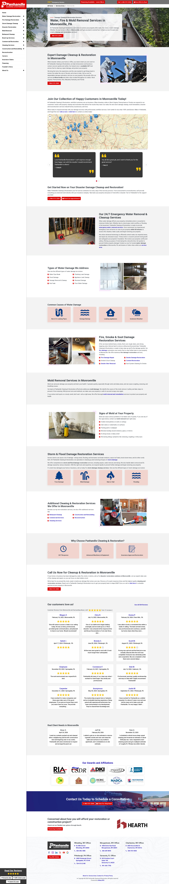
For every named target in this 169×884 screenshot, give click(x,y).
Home (51, 6)
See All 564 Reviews (141, 605)
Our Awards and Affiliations (97, 762)
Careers (5, 56)
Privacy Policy (108, 875)
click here (72, 112)
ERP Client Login (20, 877)
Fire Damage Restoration (10, 20)
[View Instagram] (52, 852)
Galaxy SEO (101, 880)
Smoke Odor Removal (108, 363)
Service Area (60, 6)
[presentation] (49, 165)
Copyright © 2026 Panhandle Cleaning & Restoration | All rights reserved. (98, 878)
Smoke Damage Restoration (135, 357)
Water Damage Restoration (11, 16)
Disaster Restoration (9, 27)
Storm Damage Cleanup (10, 23)
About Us (85, 875)
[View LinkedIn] (56, 852)
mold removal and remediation (113, 394)
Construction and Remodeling (84, 515)
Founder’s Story (7, 67)
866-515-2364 (57, 36)
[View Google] (67, 852)
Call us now (63, 112)
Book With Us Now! (141, 2)
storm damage (112, 460)
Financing (5, 63)
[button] (97, 128)
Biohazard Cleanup (55, 515)
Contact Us (100, 875)
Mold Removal (7, 31)
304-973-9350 (132, 851)
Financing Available (55, 829)
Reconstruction (80, 518)
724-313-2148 (80, 863)
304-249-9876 (106, 851)
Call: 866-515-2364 (124, 2)
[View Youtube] (63, 852)
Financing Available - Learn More (92, 2)
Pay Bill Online (54, 857)
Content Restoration (133, 360)
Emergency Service (56, 2)
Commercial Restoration (10, 41)
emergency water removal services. (111, 227)
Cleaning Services (55, 521)
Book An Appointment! (72, 198)
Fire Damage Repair (107, 357)
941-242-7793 (106, 865)
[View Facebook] (49, 852)
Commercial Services (56, 518)
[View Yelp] (60, 852)
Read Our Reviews (13, 870)
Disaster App (7, 877)
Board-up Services (8, 38)
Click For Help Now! (105, 803)
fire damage (103, 350)
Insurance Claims (8, 59)
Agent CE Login (14, 881)
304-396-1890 (80, 851)
